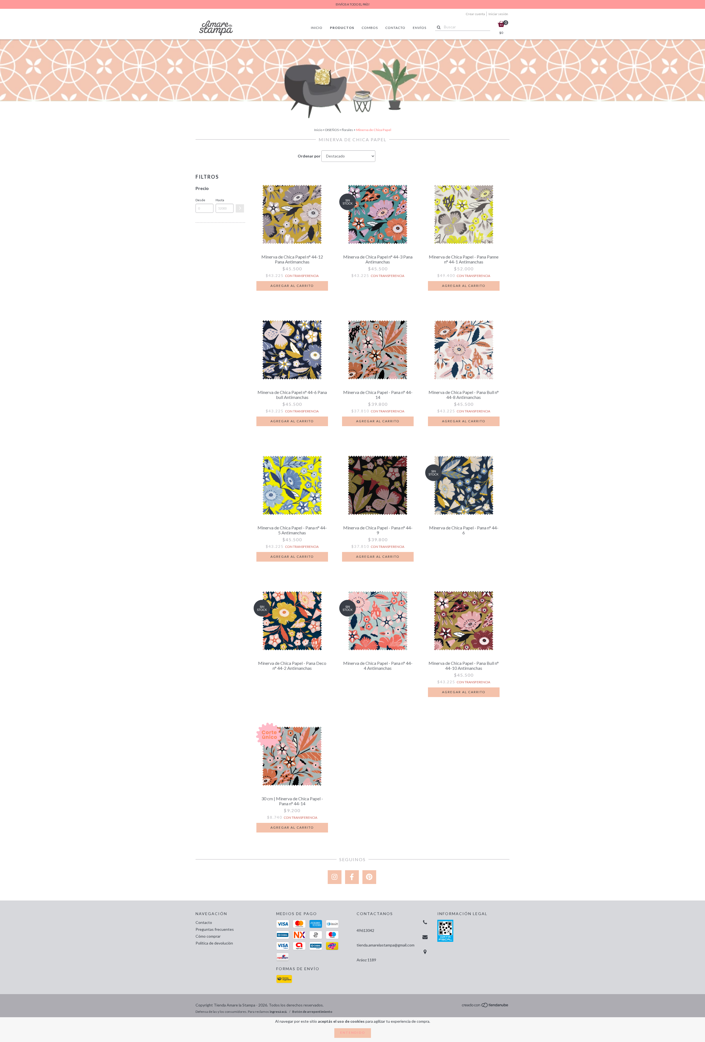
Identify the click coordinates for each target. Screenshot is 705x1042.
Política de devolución (214, 943)
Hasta (220, 200)
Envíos (419, 28)
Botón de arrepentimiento (312, 1012)
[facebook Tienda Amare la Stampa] (352, 877)
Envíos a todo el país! (353, 4)
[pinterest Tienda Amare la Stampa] (369, 877)
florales (347, 130)
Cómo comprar (208, 936)
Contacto (395, 28)
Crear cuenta (475, 14)
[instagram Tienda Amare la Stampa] (334, 877)
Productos (342, 28)
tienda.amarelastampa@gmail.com (385, 945)
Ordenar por (309, 156)
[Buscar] (437, 27)
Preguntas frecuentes (215, 929)
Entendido (352, 1032)
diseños (332, 130)
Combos (370, 28)
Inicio (316, 28)
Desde (200, 200)
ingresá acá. (278, 1012)
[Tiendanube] (485, 1007)
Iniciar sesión (498, 14)
